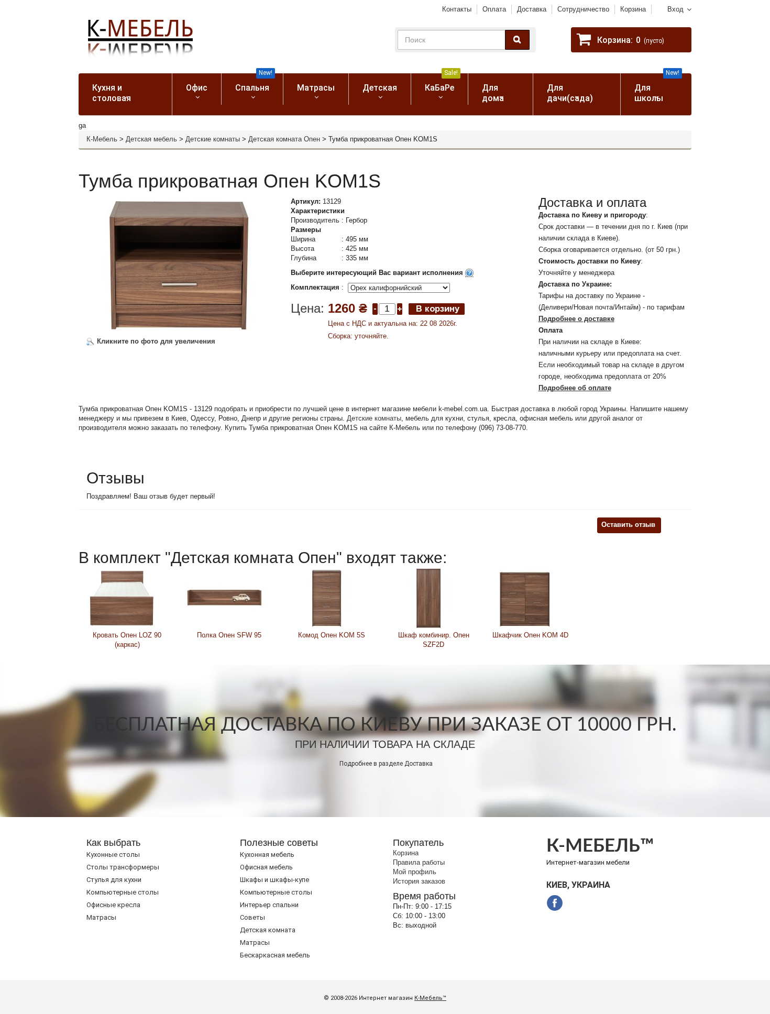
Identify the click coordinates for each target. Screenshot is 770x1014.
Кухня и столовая (111, 93)
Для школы (657, 88)
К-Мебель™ (430, 998)
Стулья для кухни (113, 880)
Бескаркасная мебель (275, 955)
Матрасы (316, 88)
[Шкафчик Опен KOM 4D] (525, 597)
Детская (379, 88)
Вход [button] (675, 9)
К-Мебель (101, 139)
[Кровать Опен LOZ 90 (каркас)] (121, 597)
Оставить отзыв (628, 524)
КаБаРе (441, 83)
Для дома (493, 93)
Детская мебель (151, 139)
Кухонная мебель (267, 854)
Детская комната (267, 930)
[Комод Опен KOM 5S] (326, 597)
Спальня (253, 83)
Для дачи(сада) (570, 93)
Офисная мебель (266, 867)
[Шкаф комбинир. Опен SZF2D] (428, 597)
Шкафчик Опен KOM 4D (530, 635)
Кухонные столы (113, 854)
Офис (196, 88)
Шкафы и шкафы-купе (274, 880)
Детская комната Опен (284, 139)
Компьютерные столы (122, 892)
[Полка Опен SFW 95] (224, 597)
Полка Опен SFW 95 (229, 635)
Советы (252, 917)
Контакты (456, 9)
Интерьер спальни (269, 905)
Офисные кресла (113, 905)
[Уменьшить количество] (375, 308)
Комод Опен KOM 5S (331, 635)
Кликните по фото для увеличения (155, 341)
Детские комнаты (212, 139)
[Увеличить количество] (399, 308)
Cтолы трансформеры (122, 867)
